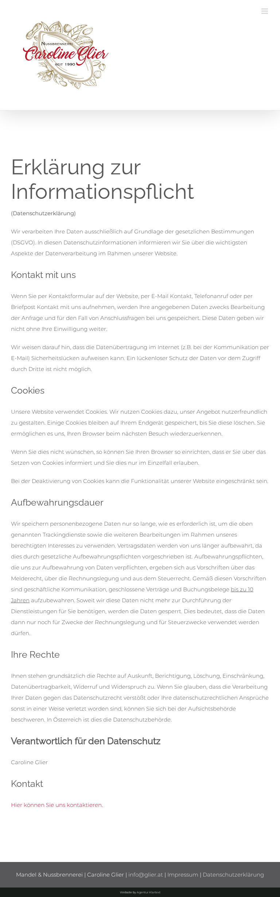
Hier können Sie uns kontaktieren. (57, 804)
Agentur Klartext (148, 892)
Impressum (182, 874)
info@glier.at (145, 874)
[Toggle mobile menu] (265, 11)
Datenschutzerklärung (233, 874)
